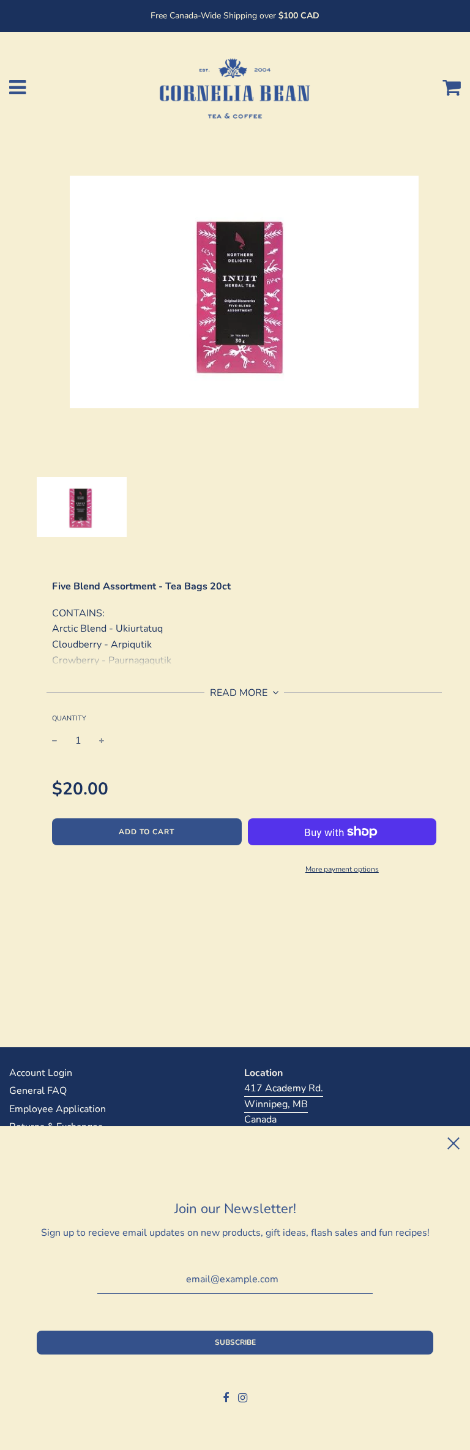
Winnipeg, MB (276, 1104)
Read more (240, 693)
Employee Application (57, 1109)
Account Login (40, 1073)
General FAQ (38, 1090)
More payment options (342, 869)
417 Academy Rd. (283, 1088)
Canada (260, 1119)
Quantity (69, 718)
